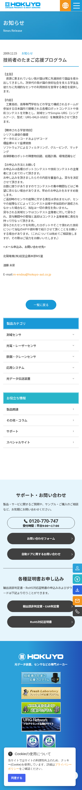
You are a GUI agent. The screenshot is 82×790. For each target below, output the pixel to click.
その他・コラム (16, 420)
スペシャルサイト (18, 442)
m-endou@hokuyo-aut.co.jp (32, 274)
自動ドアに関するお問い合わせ (41, 554)
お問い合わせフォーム (41, 538)
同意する (16, 777)
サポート (12, 431)
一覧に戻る (41, 304)
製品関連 (12, 409)
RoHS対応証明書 (41, 622)
